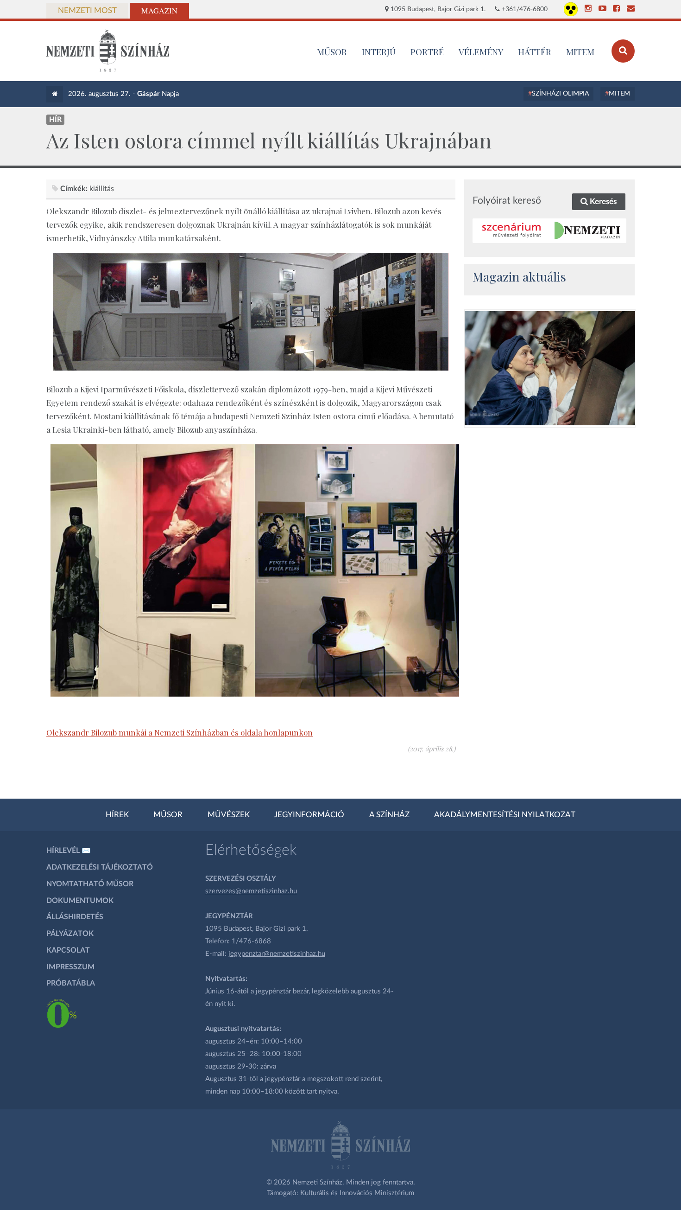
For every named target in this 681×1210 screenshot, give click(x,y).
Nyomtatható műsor (89, 884)
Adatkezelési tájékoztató (99, 867)
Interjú (379, 51)
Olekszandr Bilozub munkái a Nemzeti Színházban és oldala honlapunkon (179, 732)
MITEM (580, 51)
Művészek (229, 815)
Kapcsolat (68, 950)
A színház (389, 815)
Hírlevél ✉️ (68, 850)
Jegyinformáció (309, 815)
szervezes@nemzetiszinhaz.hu (251, 891)
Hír (55, 119)
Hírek (117, 815)
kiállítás (101, 188)
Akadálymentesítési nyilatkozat (504, 815)
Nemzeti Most (87, 10)
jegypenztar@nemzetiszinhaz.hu (276, 953)
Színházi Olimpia (560, 93)
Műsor (168, 815)
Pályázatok (70, 933)
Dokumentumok (80, 900)
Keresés (602, 201)
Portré (427, 51)
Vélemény (481, 51)
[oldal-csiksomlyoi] (550, 368)
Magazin (159, 11)
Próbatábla (70, 983)
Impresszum (70, 967)
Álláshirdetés (74, 917)
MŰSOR (332, 51)
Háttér (534, 51)
